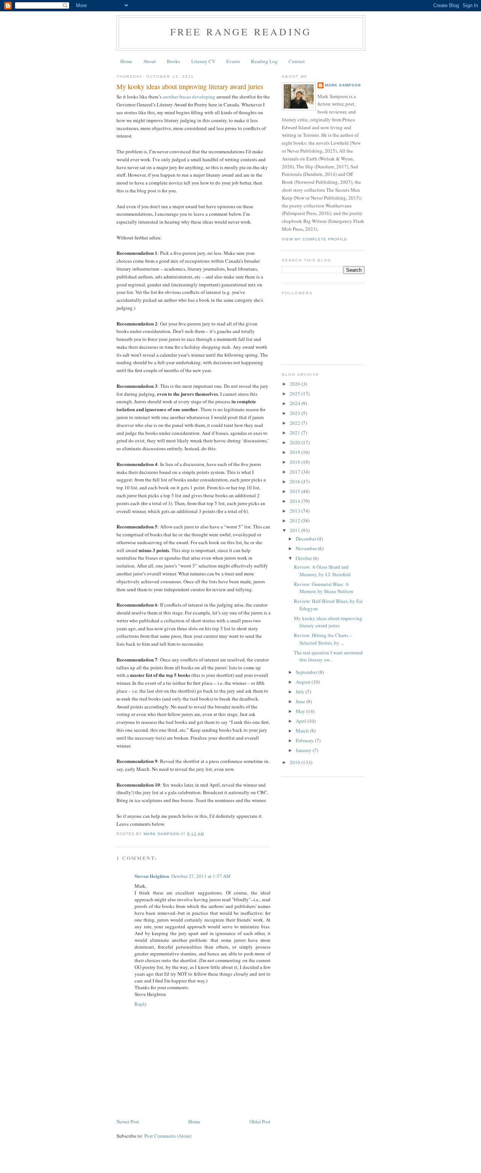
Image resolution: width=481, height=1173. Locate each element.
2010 (295, 762)
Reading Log (264, 61)
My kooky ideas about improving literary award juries (328, 622)
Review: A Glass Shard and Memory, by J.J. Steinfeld (322, 570)
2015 (295, 491)
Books (173, 61)
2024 (295, 403)
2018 (295, 462)
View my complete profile (314, 239)
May (301, 711)
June (301, 701)
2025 (295, 393)
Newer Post (127, 1121)
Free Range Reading (241, 31)
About (149, 61)
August (304, 681)
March (303, 730)
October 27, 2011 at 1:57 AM (201, 876)
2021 (295, 432)
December (306, 538)
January (304, 750)
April (301, 720)
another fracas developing (189, 96)
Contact (297, 61)
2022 (295, 422)
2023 (295, 413)
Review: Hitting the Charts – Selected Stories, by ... (323, 639)
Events (233, 61)
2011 (295, 530)
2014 (295, 501)
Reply (141, 1003)
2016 (295, 481)
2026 (295, 383)
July (301, 691)
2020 (295, 442)
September (307, 672)
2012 (295, 520)
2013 (295, 510)
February (305, 740)
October (304, 558)
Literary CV (203, 61)
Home (126, 61)
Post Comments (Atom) (167, 1135)
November (307, 548)
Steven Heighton (152, 875)
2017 (295, 471)
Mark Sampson (343, 85)
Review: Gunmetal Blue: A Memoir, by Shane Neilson (323, 588)
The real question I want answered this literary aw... (328, 656)
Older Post (260, 1121)
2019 (295, 452)
